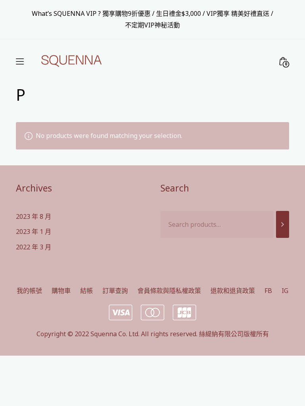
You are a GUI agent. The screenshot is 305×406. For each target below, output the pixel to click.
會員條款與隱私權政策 (169, 290)
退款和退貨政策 (232, 290)
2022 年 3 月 (33, 247)
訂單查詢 (115, 290)
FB (268, 290)
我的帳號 (29, 290)
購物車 (61, 290)
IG (285, 290)
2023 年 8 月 (33, 216)
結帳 (86, 290)
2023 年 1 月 (33, 231)
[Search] (282, 224)
